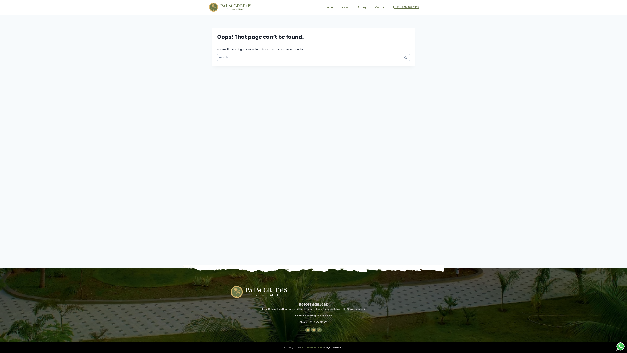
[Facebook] (307, 329)
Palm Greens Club (312, 347)
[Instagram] (319, 329)
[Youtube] (313, 329)
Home (329, 7)
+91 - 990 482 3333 (406, 7)
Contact (380, 7)
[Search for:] (313, 57)
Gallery (362, 7)
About (345, 7)
